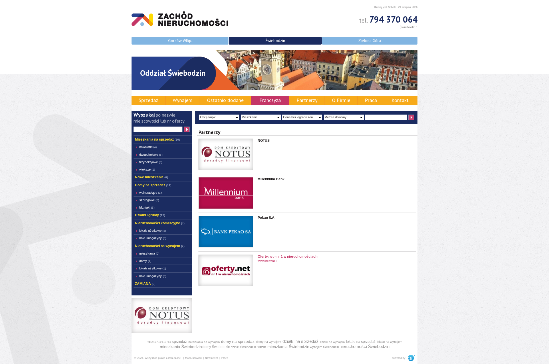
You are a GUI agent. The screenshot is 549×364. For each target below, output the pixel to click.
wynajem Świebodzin (324, 347)
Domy (145, 261)
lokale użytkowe (152, 230)
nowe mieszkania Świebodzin (282, 346)
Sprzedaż (148, 100)
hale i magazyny (152, 238)
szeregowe (149, 200)
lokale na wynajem (389, 341)
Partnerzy (307, 100)
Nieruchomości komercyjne (159, 223)
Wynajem (182, 100)
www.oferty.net (267, 260)
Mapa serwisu (193, 358)
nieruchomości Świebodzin (364, 346)
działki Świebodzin (243, 347)
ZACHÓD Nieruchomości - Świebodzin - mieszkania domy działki (180, 18)
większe (147, 169)
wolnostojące (151, 192)
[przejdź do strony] (225, 285)
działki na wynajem (332, 341)
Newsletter (211, 358)
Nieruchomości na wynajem (159, 246)
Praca (371, 100)
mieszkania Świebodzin (181, 346)
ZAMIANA (145, 284)
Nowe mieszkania (151, 177)
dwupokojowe (150, 154)
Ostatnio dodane (225, 100)
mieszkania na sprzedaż (167, 341)
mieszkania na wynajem (204, 341)
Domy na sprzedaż (153, 185)
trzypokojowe (150, 162)
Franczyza (270, 100)
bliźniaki (146, 207)
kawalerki (148, 147)
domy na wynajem (268, 341)
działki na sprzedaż (301, 341)
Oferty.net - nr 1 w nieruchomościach (287, 257)
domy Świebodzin (216, 347)
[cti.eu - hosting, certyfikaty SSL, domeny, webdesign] (410, 358)
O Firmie (341, 100)
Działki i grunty (150, 215)
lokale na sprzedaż (360, 342)
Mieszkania (149, 253)
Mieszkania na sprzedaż (157, 139)
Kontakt (400, 100)
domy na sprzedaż (237, 341)
